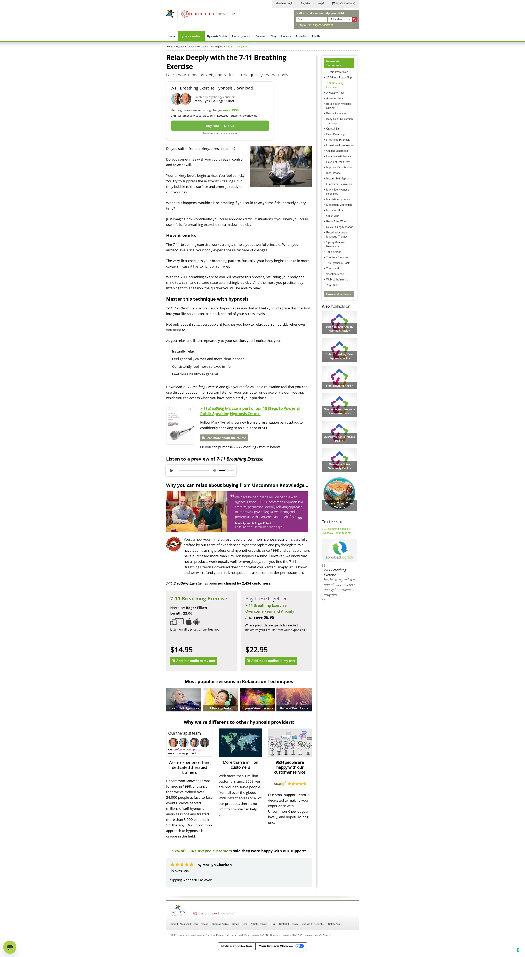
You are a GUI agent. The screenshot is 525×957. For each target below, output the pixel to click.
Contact (283, 935)
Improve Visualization (339, 167)
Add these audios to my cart (273, 661)
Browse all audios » (338, 294)
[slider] (193, 471)
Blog (273, 36)
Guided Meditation (337, 150)
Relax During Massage (339, 227)
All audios (336, 19)
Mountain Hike (334, 210)
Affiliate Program (259, 935)
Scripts (235, 935)
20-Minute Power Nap (339, 77)
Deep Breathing (335, 134)
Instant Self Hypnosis (339, 178)
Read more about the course (225, 438)
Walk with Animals (337, 279)
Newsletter (319, 935)
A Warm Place (334, 98)
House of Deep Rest (338, 161)
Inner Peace (333, 173)
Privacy (294, 935)
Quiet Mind (332, 215)
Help (273, 935)
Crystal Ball (333, 128)
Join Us (316, 36)
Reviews (286, 36)
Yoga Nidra (332, 285)
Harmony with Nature (338, 156)
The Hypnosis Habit (338, 262)
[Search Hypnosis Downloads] (354, 19)
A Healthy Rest (335, 92)
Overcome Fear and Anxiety (269, 611)
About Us (301, 36)
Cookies (306, 935)
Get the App (334, 935)
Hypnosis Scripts (217, 36)
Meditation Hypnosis (338, 199)
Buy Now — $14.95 (220, 126)
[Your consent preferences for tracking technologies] (518, 950)
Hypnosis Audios (190, 36)
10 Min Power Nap (337, 72)
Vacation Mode (335, 274)
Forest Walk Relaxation (340, 145)
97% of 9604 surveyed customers (202, 850)
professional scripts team (188, 749)
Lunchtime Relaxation (339, 184)
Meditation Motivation (339, 204)
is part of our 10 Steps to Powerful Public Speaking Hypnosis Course (250, 411)
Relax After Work (336, 221)
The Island (332, 268)
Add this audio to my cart (195, 661)
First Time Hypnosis (338, 139)
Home (172, 36)
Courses (261, 36)
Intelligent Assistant (321, 25)
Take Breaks (333, 251)
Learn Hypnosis (241, 36)
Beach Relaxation (336, 113)
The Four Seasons (337, 257)
